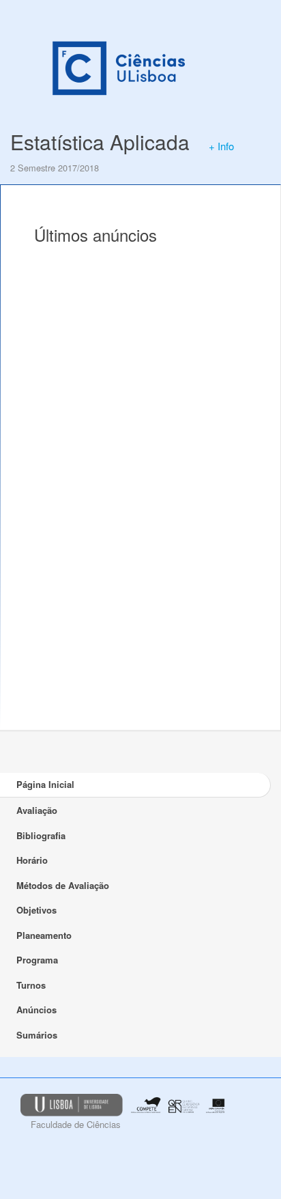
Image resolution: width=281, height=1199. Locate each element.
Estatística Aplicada (100, 141)
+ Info (221, 146)
